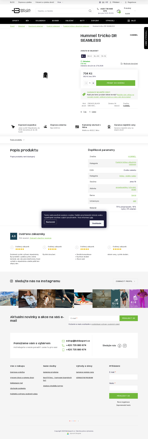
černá (133, 195)
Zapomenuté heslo (123, 405)
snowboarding (122, 187)
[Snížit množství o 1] (86, 83)
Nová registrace (123, 402)
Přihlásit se (128, 318)
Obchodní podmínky (18, 388)
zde (91, 217)
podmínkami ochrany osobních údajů (106, 324)
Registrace (132, 2)
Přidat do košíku (116, 83)
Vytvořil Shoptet (75, 433)
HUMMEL (126, 106)
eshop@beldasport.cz (78, 341)
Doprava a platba (25, 2)
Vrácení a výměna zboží (45, 2)
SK (103, 2)
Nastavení (50, 222)
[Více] (131, 20)
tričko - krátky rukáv (128, 176)
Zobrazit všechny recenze (40, 238)
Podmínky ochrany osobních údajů (24, 394)
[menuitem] (17, 20)
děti (134, 201)
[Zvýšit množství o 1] (93, 83)
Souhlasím (96, 223)
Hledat (90, 11)
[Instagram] (124, 345)
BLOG (12, 2)
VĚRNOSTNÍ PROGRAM (84, 378)
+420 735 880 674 (106, 10)
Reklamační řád (16, 383)
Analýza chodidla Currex (53, 386)
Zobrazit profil (124, 281)
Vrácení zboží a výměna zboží (22, 378)
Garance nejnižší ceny (85, 372)
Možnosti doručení (131, 63)
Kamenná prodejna (50, 372)
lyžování (132, 187)
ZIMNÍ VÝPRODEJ (146, 38)
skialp (133, 189)
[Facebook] (119, 345)
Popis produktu (16, 140)
